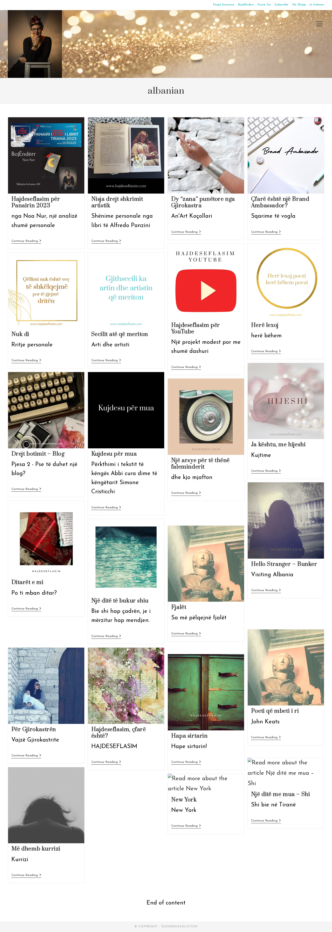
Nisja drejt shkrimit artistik (117, 202)
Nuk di (20, 334)
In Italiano (317, 4)
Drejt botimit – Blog (38, 453)
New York (184, 799)
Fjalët (178, 607)
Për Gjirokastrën (33, 729)
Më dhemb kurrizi (36, 848)
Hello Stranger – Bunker (284, 564)
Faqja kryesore (223, 4)
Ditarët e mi (27, 582)
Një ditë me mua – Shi (280, 794)
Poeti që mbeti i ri (275, 711)
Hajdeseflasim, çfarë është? (118, 732)
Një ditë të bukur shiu (120, 600)
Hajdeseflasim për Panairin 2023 (35, 202)
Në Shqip (299, 4)
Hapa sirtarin (189, 735)
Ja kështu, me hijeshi (278, 444)
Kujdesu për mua (114, 453)
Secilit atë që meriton (119, 334)
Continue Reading (26, 241)
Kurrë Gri (264, 4)
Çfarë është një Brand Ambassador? (280, 202)
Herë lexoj (265, 325)
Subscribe (281, 4)
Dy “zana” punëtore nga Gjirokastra (203, 202)
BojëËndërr (246, 4)
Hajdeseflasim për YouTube (195, 328)
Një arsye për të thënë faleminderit (200, 463)
